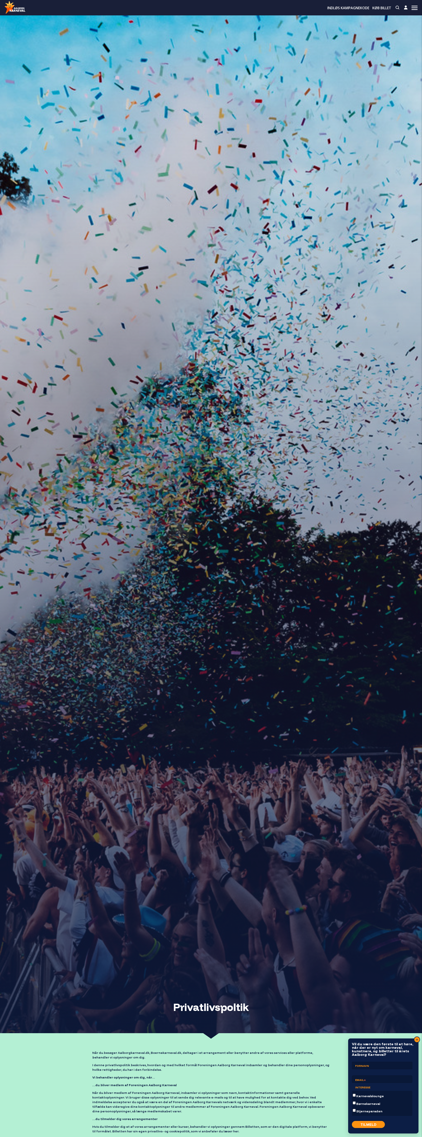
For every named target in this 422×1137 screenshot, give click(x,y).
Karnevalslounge (370, 1096)
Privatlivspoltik (211, 1007)
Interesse (362, 1087)
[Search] (397, 7)
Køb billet (381, 7)
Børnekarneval (368, 1104)
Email (360, 1080)
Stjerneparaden (369, 1111)
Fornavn (362, 1065)
